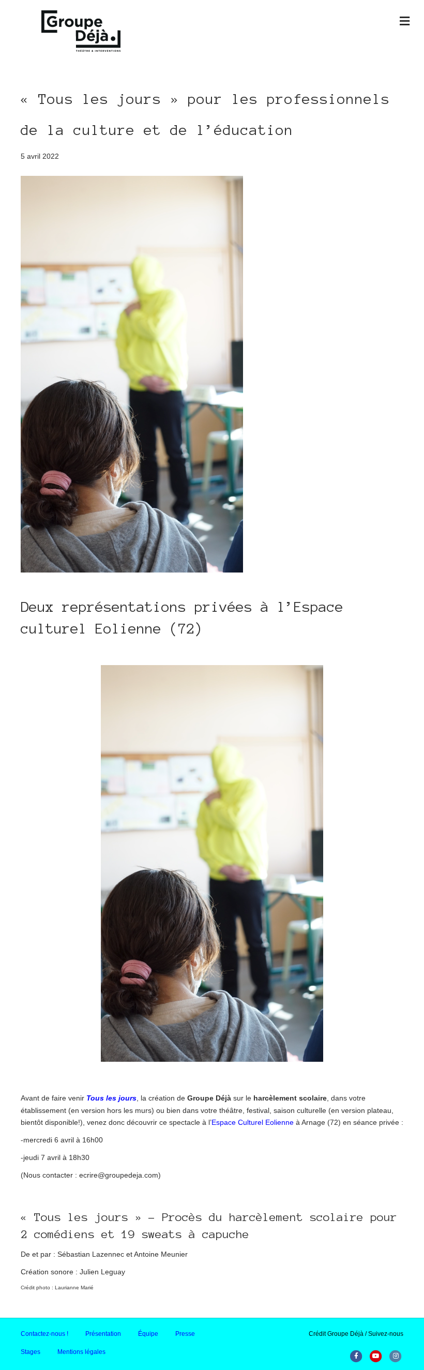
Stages (30, 1352)
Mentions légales (81, 1352)
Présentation (103, 1333)
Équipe (148, 1333)
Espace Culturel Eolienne (252, 1122)
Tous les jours (111, 1098)
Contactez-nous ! (44, 1333)
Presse (185, 1333)
